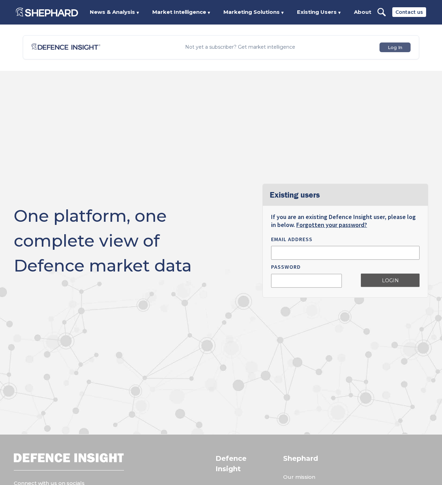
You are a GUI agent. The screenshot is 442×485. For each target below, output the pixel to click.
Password (286, 266)
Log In (395, 47)
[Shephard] (47, 12)
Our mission (299, 477)
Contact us (409, 12)
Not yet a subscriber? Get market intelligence (240, 47)
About (362, 12)
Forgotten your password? (331, 225)
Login (390, 280)
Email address (292, 239)
